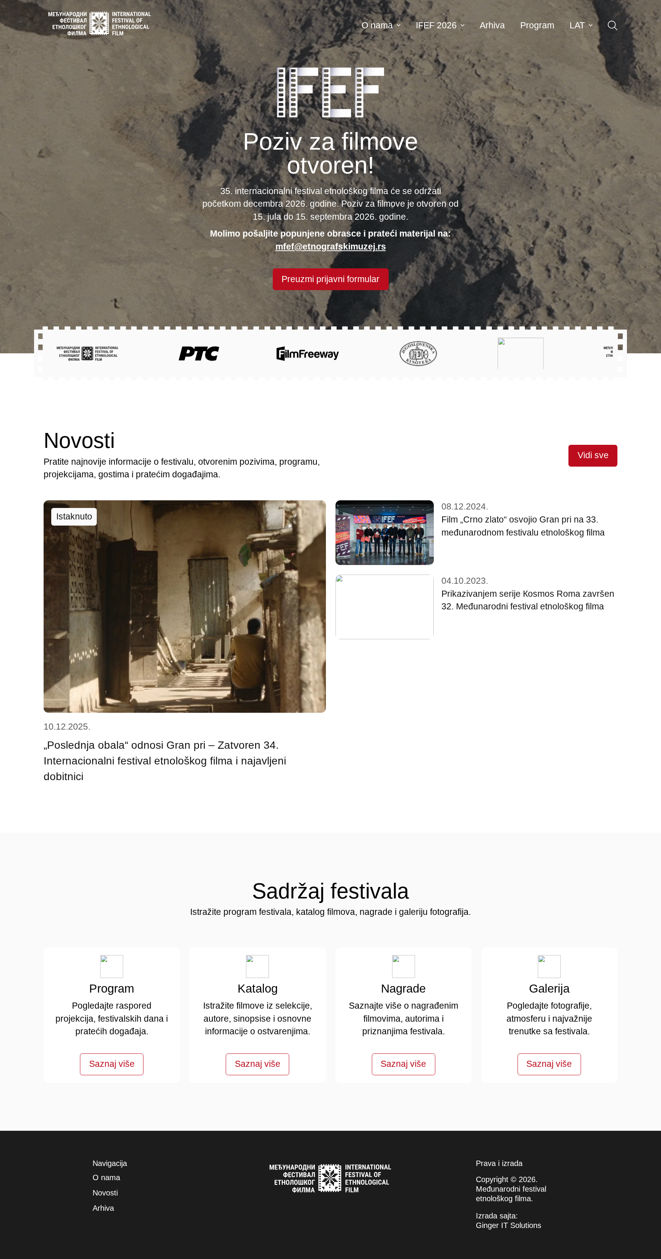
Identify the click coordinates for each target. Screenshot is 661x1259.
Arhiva (492, 25)
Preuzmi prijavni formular (330, 279)
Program (537, 25)
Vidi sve (593, 455)
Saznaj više (112, 1064)
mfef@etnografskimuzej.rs (330, 246)
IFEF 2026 (436, 25)
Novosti (105, 1193)
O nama (377, 25)
